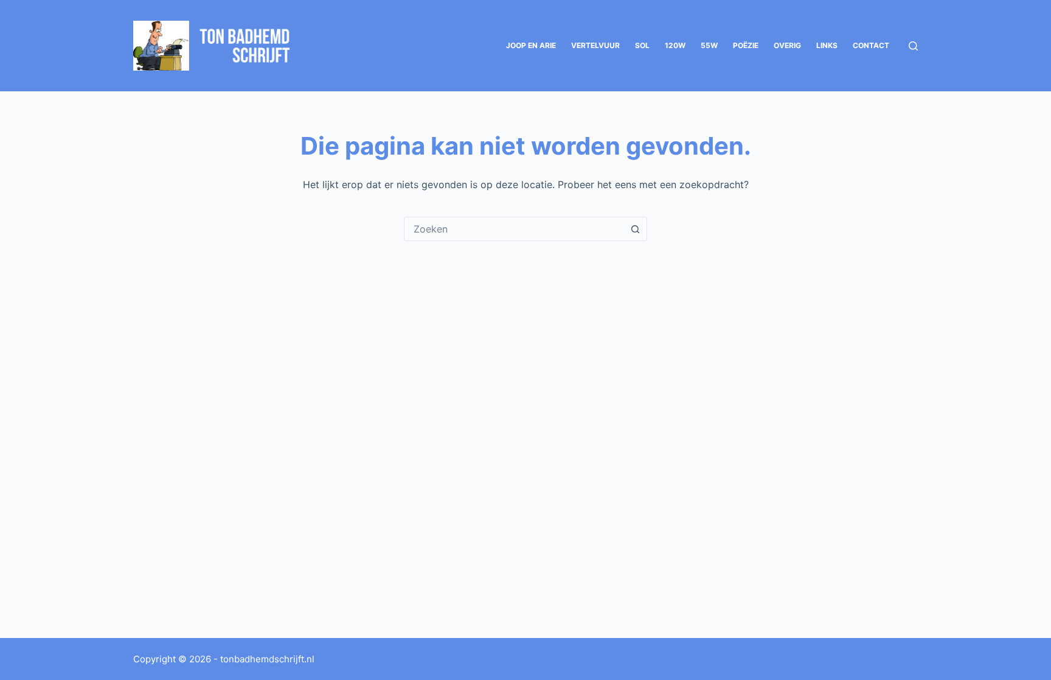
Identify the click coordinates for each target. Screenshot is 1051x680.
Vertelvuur (595, 45)
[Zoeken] (913, 46)
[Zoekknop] (635, 228)
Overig (787, 45)
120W (675, 45)
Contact (871, 45)
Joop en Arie (531, 45)
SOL (642, 45)
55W (709, 45)
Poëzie (745, 45)
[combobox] (513, 229)
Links (827, 45)
